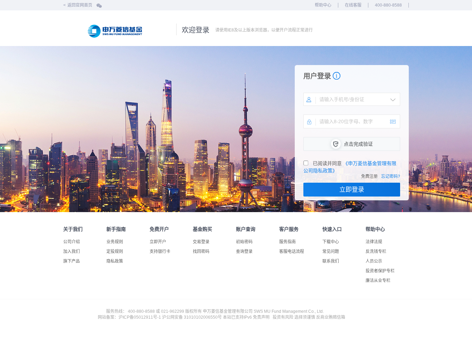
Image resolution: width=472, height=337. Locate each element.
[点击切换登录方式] (392, 99)
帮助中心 (323, 5)
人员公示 (374, 261)
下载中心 (330, 241)
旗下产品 (71, 261)
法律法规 (374, 241)
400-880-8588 (388, 5)
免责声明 (261, 317)
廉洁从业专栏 (378, 280)
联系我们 (330, 261)
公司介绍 (71, 241)
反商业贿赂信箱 (330, 317)
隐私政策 (114, 261)
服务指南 (287, 241)
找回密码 (201, 251)
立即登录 (351, 189)
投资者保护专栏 (380, 270)
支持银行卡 (160, 251)
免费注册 (369, 176)
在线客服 (353, 5)
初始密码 (244, 241)
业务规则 (114, 241)
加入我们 (71, 251)
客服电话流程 (291, 251)
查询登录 (244, 251)
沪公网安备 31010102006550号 (192, 317)
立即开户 (158, 241)
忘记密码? (390, 176)
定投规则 (114, 251)
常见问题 (330, 251)
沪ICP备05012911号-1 (140, 317)
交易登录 (201, 241)
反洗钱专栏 (376, 251)
